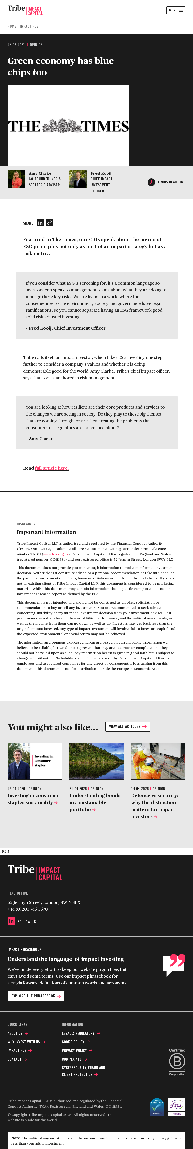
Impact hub (29, 26)
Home (12, 26)
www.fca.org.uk (56, 553)
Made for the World (41, 1119)
